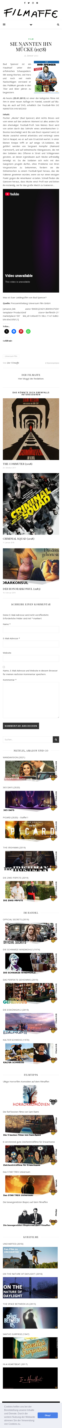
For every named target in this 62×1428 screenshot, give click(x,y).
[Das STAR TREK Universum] (30, 1186)
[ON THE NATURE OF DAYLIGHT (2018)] (30, 1288)
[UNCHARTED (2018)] (30, 1257)
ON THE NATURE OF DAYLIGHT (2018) (23, 1273)
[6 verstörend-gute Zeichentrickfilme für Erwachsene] (30, 1156)
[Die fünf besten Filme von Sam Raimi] (30, 1125)
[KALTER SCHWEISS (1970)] (30, 1054)
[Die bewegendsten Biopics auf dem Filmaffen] (30, 1216)
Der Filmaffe (13, 362)
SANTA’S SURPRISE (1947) (16, 1334)
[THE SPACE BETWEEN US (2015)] (30, 1318)
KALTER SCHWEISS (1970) (16, 1039)
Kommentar (9, 679)
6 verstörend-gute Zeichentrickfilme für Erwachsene (29, 1141)
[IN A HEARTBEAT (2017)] (30, 1378)
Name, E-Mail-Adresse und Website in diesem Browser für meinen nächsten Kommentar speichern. (30, 672)
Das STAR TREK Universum (16, 1171)
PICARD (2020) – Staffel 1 (15, 817)
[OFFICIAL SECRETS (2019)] (30, 933)
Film (31, 39)
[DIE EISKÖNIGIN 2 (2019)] (30, 1023)
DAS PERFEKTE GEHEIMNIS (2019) (20, 979)
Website (7, 652)
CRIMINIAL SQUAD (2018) (18, 538)
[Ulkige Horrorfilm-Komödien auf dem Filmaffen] (30, 1095)
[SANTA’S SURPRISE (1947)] (30, 1348)
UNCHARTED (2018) (13, 1243)
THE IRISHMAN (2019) (14, 847)
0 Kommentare (52, 362)
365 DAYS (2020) (11, 787)
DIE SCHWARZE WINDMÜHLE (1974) (21, 949)
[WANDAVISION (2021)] (30, 771)
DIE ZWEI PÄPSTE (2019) (15, 877)
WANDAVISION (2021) (14, 757)
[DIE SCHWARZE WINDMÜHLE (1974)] (30, 963)
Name (7, 624)
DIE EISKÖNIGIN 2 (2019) (16, 1009)
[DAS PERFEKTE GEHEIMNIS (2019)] (30, 993)
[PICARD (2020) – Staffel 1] (30, 831)
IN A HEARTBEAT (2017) (15, 1364)
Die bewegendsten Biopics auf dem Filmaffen (25, 1202)
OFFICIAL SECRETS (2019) (16, 919)
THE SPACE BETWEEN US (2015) (19, 1303)
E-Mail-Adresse (11, 638)
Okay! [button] (48, 1415)
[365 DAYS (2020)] (30, 801)
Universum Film (11, 356)
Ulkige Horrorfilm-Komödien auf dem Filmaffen (26, 1081)
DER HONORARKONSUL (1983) (21, 589)
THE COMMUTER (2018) (17, 464)
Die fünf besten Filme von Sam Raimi (21, 1111)
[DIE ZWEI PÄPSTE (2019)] (30, 891)
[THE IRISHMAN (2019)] (30, 861)
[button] (21, 1424)
